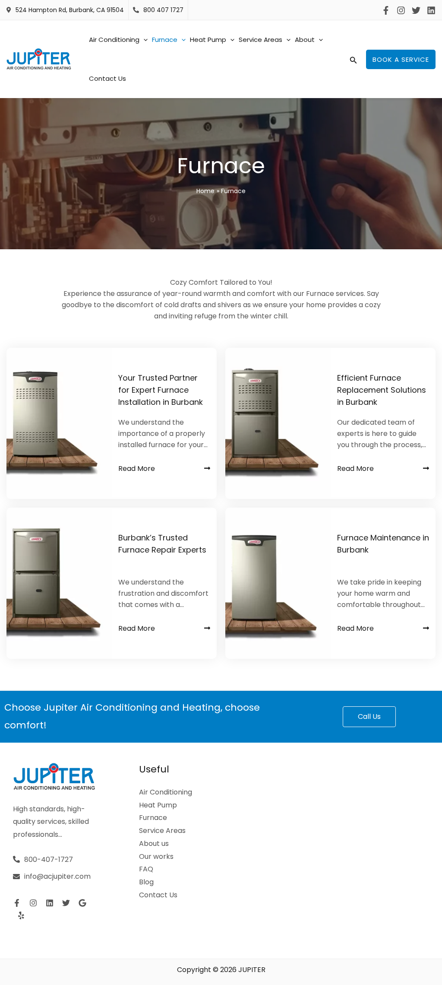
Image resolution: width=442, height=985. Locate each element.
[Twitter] (416, 10)
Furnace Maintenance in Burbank (383, 543)
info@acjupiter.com (57, 876)
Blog (146, 882)
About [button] (305, 39)
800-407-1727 (48, 859)
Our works (156, 856)
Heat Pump (158, 805)
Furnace (153, 818)
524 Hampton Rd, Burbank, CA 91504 (70, 10)
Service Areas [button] (260, 39)
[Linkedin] (431, 10)
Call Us (369, 716)
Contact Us (107, 78)
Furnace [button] (164, 39)
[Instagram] (401, 10)
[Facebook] (386, 10)
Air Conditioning (165, 792)
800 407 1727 (163, 10)
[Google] (82, 903)
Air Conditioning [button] (114, 39)
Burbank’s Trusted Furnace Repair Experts (162, 543)
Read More (136, 468)
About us (154, 843)
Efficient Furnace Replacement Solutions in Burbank (381, 389)
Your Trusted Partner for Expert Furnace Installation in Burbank (160, 389)
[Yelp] (21, 915)
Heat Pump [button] (208, 39)
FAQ (146, 869)
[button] (143, 39)
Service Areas (162, 831)
